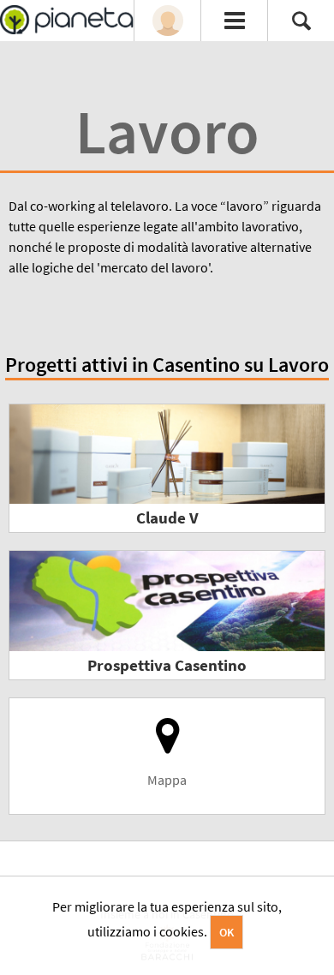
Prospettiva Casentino (167, 665)
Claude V (167, 518)
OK (226, 932)
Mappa (167, 779)
